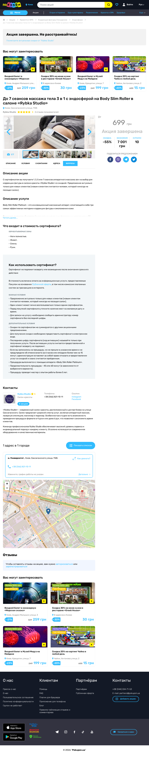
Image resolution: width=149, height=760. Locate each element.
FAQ (41, 693)
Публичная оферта (85, 693)
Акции (36, 13)
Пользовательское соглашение (18, 697)
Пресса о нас (9, 689)
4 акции (23, 403)
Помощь (43, 689)
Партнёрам (81, 689)
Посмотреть (13, 68)
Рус (140, 4)
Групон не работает (12, 705)
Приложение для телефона (52, 701)
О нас (5, 693)
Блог (41, 705)
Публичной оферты (41, 284)
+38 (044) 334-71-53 (122, 689)
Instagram (76, 397)
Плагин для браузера (49, 697)
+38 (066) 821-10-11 (21, 467)
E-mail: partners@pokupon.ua (126, 693)
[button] (48, 511)
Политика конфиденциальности (18, 701)
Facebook (76, 399)
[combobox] (71, 5)
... (10, 218)
